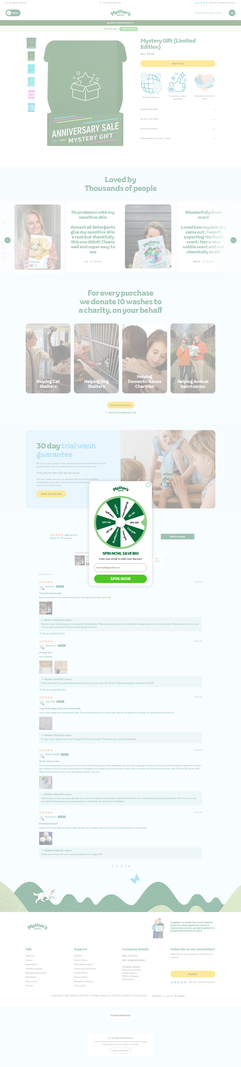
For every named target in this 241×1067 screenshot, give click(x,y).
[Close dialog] (148, 484)
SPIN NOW (120, 579)
